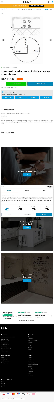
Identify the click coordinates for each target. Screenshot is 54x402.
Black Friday (30, 375)
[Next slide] (51, 40)
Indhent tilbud (40, 83)
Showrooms (30, 369)
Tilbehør (29, 349)
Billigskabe (4, 398)
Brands (29, 361)
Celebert (10, 398)
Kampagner (30, 371)
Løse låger (30, 347)
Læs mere (27, 174)
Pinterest (3, 385)
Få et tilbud (33, 97)
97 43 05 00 (23, 9)
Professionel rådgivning (27, 171)
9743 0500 (22, 94)
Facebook (3, 381)
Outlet (29, 373)
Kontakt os (20, 97)
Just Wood (30, 345)
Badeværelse (30, 338)
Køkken (29, 336)
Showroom (27, 277)
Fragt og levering (4, 362)
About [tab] (44, 190)
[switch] (20, 209)
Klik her (27, 227)
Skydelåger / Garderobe (33, 340)
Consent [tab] (9, 190)
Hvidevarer (30, 343)
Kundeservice (4, 359)
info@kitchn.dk (6, 344)
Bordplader (30, 342)
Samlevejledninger (32, 362)
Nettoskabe (15, 398)
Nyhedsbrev (3, 386)
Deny (10, 214)
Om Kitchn (30, 357)
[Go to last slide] (3, 40)
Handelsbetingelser (5, 361)
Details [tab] (27, 190)
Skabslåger (30, 368)
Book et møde (31, 359)
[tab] (26, 63)
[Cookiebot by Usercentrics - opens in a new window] (46, 187)
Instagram (3, 383)
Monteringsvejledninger (33, 364)
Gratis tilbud (27, 224)
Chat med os (46, 97)
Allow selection (27, 214)
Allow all (44, 214)
